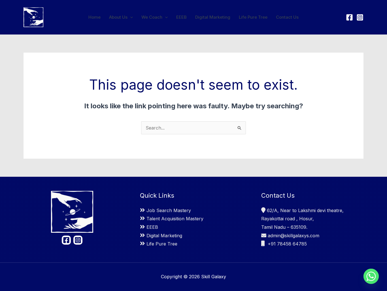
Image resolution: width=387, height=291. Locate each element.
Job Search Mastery (168, 210)
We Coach (151, 17)
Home (94, 17)
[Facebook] (349, 17)
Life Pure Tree (253, 17)
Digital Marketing (212, 17)
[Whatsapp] (371, 276)
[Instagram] (359, 17)
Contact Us (287, 17)
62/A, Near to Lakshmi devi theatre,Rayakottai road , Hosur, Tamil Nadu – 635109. (302, 219)
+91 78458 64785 (286, 244)
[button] (130, 17)
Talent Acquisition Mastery (174, 218)
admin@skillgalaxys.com (293, 235)
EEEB (181, 17)
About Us (118, 17)
